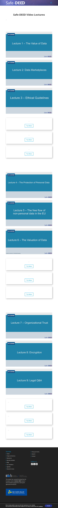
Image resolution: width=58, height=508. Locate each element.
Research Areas (10, 469)
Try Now (29, 126)
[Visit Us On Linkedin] (34, 464)
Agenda (8, 466)
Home (8, 453)
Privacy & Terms (35, 451)
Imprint (33, 454)
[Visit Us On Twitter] (32, 464)
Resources (9, 458)
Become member (11, 460)
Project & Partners (11, 456)
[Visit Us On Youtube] (36, 464)
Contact (33, 456)
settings (41, 506)
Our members (10, 464)
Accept (48, 505)
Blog (8, 462)
